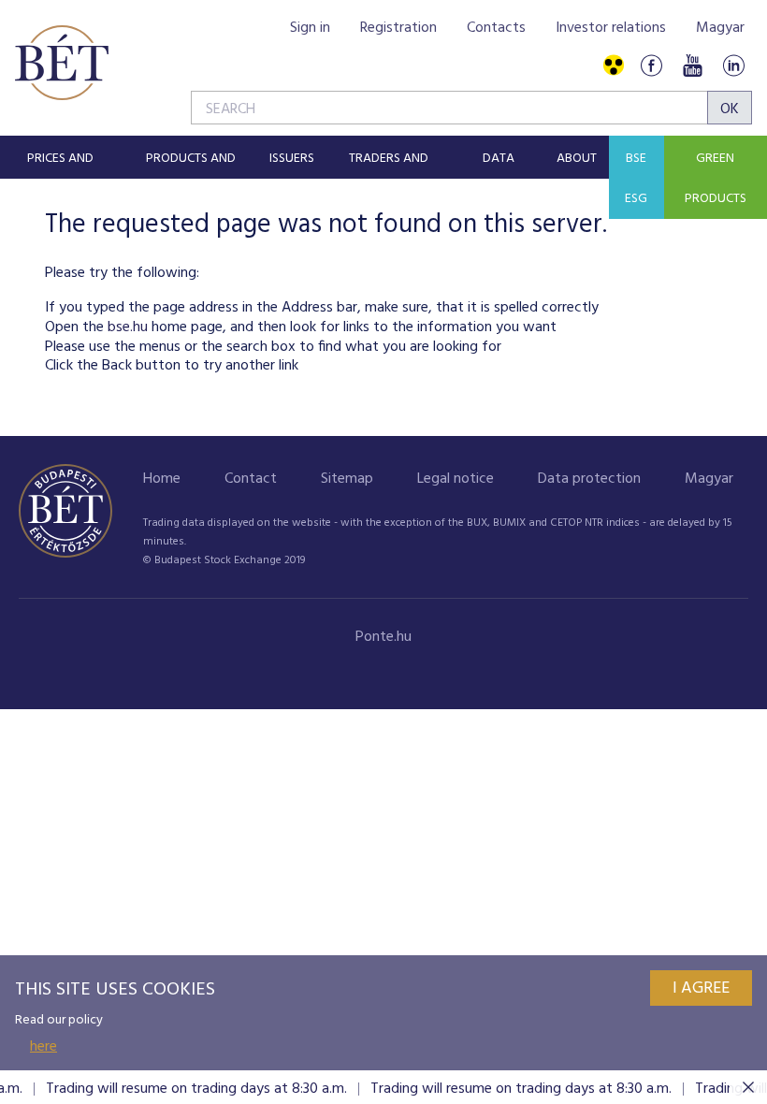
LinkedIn (733, 66)
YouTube (692, 66)
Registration (398, 28)
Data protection (589, 479)
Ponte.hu (383, 637)
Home (162, 479)
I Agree (701, 988)
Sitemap (347, 479)
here (43, 1047)
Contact (250, 479)
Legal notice (455, 479)
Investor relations (611, 28)
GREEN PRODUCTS (715, 179)
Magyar (720, 28)
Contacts (496, 28)
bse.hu (128, 327)
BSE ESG (636, 179)
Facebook (651, 66)
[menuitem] (60, 157)
